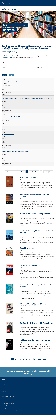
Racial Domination (27, 248)
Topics (3, 67)
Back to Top (51, 413)
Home (3, 384)
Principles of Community (8, 396)
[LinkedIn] (5, 382)
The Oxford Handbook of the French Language (34, 195)
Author (25, 62)
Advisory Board (5, 391)
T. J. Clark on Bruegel (28, 177)
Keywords (4, 62)
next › (46, 172)
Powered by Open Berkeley (8, 403)
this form (24, 50)
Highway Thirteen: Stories (30, 265)
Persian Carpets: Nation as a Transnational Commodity (16, 151)
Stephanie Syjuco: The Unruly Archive (11, 81)
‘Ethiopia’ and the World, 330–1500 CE (35, 340)
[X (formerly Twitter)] (3, 382)
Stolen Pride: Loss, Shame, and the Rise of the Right (36, 232)
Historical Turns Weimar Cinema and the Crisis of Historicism (36, 305)
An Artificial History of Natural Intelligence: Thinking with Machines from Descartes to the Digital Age (27, 98)
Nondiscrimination (6, 406)
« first (8, 172)
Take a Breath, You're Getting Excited (11, 116)
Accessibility (5, 405)
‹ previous (14, 172)
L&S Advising (5, 393)
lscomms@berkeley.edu (11, 52)
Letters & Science (9, 9)
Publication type (37, 67)
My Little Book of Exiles (8, 134)
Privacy (4, 408)
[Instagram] (8, 382)
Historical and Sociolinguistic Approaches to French (36, 286)
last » (51, 172)
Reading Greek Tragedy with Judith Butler (36, 323)
